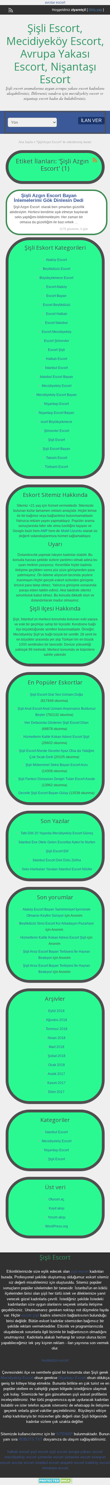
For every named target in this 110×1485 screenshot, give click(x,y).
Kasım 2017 (56, 1083)
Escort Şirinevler (56, 341)
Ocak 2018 (56, 1065)
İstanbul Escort (56, 368)
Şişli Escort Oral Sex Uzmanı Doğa (56, 695)
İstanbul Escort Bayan (56, 377)
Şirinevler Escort (56, 431)
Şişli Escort (56, 440)
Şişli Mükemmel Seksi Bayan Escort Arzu (56, 765)
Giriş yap (95, 10)
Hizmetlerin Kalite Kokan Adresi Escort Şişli (56, 737)
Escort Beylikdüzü (56, 305)
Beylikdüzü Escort (56, 269)
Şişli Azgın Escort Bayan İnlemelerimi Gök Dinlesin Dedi (48, 198)
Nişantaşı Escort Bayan (56, 413)
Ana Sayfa (26, 142)
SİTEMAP (64, 1434)
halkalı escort (18, 1452)
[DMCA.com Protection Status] (55, 1482)
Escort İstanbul (56, 323)
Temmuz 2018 (56, 1029)
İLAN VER (91, 120)
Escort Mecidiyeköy (56, 332)
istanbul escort (47, 1463)
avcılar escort (55, 2)
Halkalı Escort (56, 359)
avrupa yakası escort (85, 1452)
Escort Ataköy (56, 287)
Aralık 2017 (56, 1074)
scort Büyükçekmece (56, 422)
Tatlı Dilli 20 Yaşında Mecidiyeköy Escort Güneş (57, 833)
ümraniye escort (55, 1468)
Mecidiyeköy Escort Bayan (56, 395)
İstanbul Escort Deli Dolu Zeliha (57, 860)
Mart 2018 (56, 1047)
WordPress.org (56, 1226)
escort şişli (30, 1315)
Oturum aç (56, 1199)
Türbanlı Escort (56, 467)
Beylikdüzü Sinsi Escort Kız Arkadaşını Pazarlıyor (56, 923)
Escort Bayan (56, 296)
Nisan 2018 (56, 1038)
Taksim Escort (56, 458)
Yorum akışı (56, 1217)
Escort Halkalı (56, 314)
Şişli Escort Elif (57, 851)
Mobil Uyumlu (71, 531)
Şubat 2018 (56, 1056)
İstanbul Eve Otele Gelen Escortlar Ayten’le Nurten (57, 842)
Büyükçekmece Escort (56, 278)
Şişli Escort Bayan (56, 449)
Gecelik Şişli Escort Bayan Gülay (43, 793)
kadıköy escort (97, 1463)
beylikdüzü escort (55, 1360)
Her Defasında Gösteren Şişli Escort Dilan (57, 723)
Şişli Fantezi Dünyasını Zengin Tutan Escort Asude (56, 779)
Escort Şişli (56, 350)
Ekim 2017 (56, 1092)
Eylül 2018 (56, 1011)
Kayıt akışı (56, 1208)
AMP (44, 531)
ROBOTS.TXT (30, 1439)
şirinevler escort (50, 1457)
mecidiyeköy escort (20, 1457)
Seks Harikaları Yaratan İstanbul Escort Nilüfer (57, 869)
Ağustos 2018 (56, 1020)
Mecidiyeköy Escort (56, 386)
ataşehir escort (72, 1463)
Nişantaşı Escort (56, 404)
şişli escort (80, 1271)
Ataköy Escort (56, 260)
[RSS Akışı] (10, 9)
